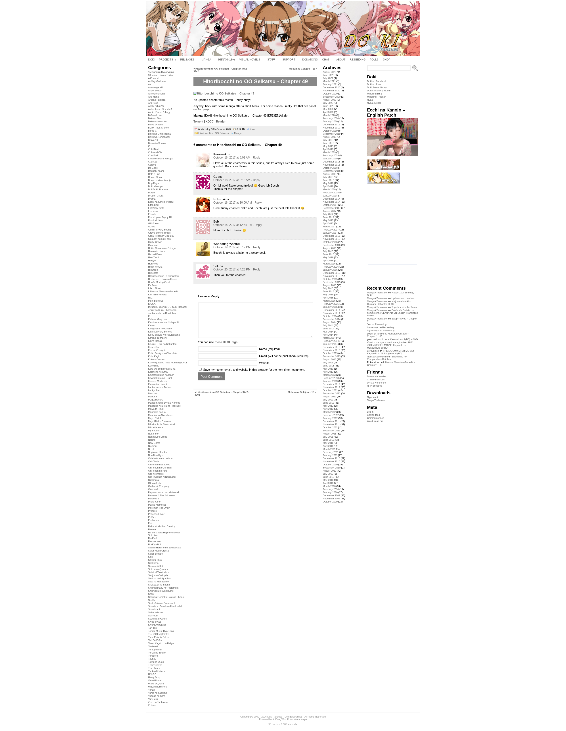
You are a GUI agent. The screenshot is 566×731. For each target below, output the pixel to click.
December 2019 (331, 124)
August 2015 (329, 285)
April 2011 (328, 446)
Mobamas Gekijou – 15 (302, 68)
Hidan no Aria (155, 266)
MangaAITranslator (377, 292)
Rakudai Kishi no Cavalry (161, 526)
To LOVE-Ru (155, 640)
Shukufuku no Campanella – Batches (387, 358)
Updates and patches (403, 298)
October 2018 (330, 167)
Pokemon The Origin (159, 507)
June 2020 (328, 106)
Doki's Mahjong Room (378, 90)
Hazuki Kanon (155, 254)
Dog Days (153, 183)
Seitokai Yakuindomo (159, 572)
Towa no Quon (156, 662)
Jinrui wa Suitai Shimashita (162, 310)
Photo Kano (154, 501)
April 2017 (328, 223)
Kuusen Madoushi (157, 381)
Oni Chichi (153, 461)
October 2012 (330, 390)
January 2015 (330, 307)
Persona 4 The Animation (161, 495)
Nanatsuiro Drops (157, 436)
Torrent (198, 121)
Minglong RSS (374, 93)
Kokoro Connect (157, 359)
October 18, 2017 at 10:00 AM (232, 202)
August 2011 (329, 433)
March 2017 (329, 226)
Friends (152, 214)
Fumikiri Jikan (155, 220)
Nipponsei (372, 397)
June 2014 (328, 328)
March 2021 (329, 81)
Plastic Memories (157, 504)
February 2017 (331, 229)
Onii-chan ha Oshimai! (160, 467)
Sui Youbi (153, 615)
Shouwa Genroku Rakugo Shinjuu (166, 597)
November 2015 (331, 276)
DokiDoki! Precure (158, 189)
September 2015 (331, 282)
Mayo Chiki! (154, 418)
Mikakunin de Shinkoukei (161, 424)
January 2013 (330, 381)
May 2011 (328, 443)
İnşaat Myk (373, 330)
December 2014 (331, 310)
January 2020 (330, 121)
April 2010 (328, 483)
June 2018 (328, 180)
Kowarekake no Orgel (160, 378)
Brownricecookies (376, 376)
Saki (150, 556)
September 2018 (331, 171)
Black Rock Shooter (159, 127)
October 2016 (330, 242)
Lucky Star (154, 390)
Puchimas (153, 520)
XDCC (210, 121)
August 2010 (329, 470)
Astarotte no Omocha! (160, 109)
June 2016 (328, 254)
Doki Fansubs (274, 716)
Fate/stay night (156, 208)
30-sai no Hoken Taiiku (160, 75)
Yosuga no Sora (156, 696)
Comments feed (375, 418)
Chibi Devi (153, 149)
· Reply (255, 157)
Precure (152, 511)
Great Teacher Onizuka (161, 235)
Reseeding (380, 324)
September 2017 (331, 208)
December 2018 (331, 161)
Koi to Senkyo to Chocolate (162, 353)
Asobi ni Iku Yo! (156, 106)
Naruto (151, 439)
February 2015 (331, 303)
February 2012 (331, 415)
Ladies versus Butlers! (160, 387)
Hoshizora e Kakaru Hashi (162, 279)
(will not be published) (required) (283, 356)
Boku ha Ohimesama (159, 133)
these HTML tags (226, 342)
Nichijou (152, 446)
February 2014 (331, 341)
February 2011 (330, 452)
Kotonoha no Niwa (158, 371)
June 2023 (328, 75)
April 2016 (328, 260)
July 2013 (328, 362)
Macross (153, 393)
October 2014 (330, 316)
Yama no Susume (157, 692)
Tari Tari (152, 628)
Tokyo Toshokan (376, 400)
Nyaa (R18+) (374, 103)
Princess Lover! (156, 514)
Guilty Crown (155, 242)
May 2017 (328, 220)
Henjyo (152, 260)
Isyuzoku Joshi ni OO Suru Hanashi (167, 307)
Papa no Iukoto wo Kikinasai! (163, 492)
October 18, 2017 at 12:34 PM (232, 225)
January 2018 (330, 195)
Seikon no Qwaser (158, 569)
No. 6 (151, 449)
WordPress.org (375, 421)
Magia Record (155, 399)
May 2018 (328, 183)
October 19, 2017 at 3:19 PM (231, 247)
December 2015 (331, 273)
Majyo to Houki (156, 409)
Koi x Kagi (153, 356)
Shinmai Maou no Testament (163, 587)
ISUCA (151, 303)
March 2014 (329, 337)
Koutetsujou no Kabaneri (161, 375)
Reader (221, 121)
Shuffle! (152, 600)
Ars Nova (153, 103)
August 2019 (329, 137)
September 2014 (331, 319)
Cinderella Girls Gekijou (160, 158)
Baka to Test (155, 118)
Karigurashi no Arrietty (160, 328)
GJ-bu (151, 226)
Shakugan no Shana (159, 584)
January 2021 (330, 84)
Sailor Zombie (155, 553)
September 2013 (331, 356)
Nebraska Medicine (377, 356)
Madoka (152, 396)
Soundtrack (154, 609)
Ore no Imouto (156, 473)
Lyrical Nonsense (376, 382)
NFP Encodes (374, 385)
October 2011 (330, 427)
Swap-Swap (154, 621)
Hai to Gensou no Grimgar (162, 248)
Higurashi (153, 269)
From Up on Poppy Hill (160, 217)
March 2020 (329, 115)
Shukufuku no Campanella (162, 603)
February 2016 (331, 266)
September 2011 (331, 430)
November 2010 (331, 461)
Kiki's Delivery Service (160, 331)
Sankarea (153, 563)
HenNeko (153, 263)
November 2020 (331, 90)
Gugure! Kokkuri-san (159, 239)
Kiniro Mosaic (155, 341)
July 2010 (328, 473)
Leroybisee (373, 350)
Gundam (152, 245)
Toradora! (153, 655)
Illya (150, 297)
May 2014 (328, 331)
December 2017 (331, 198)
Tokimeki (153, 646)
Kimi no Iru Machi (157, 337)
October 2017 (330, 205)
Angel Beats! (155, 90)
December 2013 (331, 347)
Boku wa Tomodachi (159, 137)
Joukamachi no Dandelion (162, 313)
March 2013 (329, 375)
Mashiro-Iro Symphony (160, 415)
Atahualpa (301, 719)
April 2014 (328, 334)
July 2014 (328, 325)
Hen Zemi (153, 257)
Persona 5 (153, 498)
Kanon (151, 325)
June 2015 (328, 291)
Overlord (153, 489)
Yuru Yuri (153, 699)
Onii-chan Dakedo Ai (159, 464)
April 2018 (328, 186)
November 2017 (331, 201)
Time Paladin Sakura (159, 637)
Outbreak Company (158, 486)
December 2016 (331, 235)
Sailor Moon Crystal (158, 550)
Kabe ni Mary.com (157, 319)
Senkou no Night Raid (159, 578)
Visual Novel (154, 680)
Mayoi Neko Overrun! (159, 421)
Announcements (157, 93)
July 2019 (328, 140)
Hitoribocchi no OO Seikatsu (163, 276)
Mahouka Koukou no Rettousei (164, 405)
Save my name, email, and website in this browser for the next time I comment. (254, 369)
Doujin (151, 192)
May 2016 (328, 257)
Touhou (152, 658)
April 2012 (328, 409)
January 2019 (330, 158)
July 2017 (328, 214)
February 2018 (331, 192)
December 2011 (331, 421)
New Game (154, 443)
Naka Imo (153, 433)
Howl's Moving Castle (159, 282)
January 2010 (330, 492)
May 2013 (328, 368)
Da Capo (153, 167)
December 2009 (331, 495)
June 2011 (328, 439)
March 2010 (329, 486)
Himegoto (153, 273)
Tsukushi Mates (156, 671)
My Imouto (153, 430)
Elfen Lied (153, 205)
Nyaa (370, 99)
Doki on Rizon (374, 84)
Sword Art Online (157, 624)
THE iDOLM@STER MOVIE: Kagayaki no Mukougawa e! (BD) (390, 345)
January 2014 (330, 344)
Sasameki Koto (156, 566)
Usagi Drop (154, 677)
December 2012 (331, 384)
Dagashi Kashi (156, 171)
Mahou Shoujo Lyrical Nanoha (164, 402)
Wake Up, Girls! (156, 683)
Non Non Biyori (156, 455)
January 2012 (330, 418)
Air (149, 84)
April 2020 (328, 112)
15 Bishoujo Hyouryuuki (161, 72)
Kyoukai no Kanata (158, 384)
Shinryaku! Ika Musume (161, 590)
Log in (370, 411)
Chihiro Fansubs (376, 379)
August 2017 (329, 211)
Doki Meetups (155, 186)
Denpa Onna (155, 177)
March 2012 (329, 412)
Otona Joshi (154, 483)
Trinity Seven (155, 665)
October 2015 (330, 279)
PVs (150, 523)
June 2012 (328, 402)
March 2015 (329, 300)
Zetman (152, 705)
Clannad (152, 161)
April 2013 (328, 371)
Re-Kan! (152, 538)
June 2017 (328, 217)
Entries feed (373, 415)
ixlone (253, 129)
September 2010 (331, 467)
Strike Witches (156, 612)
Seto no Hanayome (158, 581)
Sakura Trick (155, 560)
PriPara (152, 517)
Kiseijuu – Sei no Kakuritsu (162, 344)
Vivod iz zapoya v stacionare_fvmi (385, 342)
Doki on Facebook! (377, 81)
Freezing (153, 211)
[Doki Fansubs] (283, 28)
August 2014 (329, 322)
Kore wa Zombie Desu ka (161, 368)
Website (264, 363)
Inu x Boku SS (155, 300)
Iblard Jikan (154, 288)
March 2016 (329, 263)
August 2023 (329, 72)
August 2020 (329, 99)
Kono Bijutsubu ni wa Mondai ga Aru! (167, 362)
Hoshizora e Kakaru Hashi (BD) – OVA (397, 339)
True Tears (154, 668)
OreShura (153, 480)
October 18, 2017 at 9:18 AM (231, 180)
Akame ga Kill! (155, 87)
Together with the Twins (404, 307)
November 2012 (331, 387)
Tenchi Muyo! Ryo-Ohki (161, 631)
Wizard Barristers (157, 686)
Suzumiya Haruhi (157, 618)
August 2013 (329, 359)
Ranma (152, 529)
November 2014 (331, 313)
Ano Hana (153, 96)
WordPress (287, 719)
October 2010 (330, 464)
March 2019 (329, 152)
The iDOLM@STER (158, 634)
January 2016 (330, 269)
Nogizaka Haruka (157, 452)
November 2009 (331, 498)
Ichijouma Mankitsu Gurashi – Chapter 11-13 (389, 302)
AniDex (276, 719)
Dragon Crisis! (156, 195)
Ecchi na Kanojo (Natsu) (161, 201)
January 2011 (330, 455)
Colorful (152, 164)
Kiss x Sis (153, 347)
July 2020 (328, 103)
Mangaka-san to (157, 412)
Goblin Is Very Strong (159, 229)
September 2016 (331, 245)
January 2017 (330, 232)
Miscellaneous (155, 427)
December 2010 (331, 458)
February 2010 (331, 489)
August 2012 (329, 396)
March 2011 (329, 449)
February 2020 (331, 118)
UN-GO (152, 674)
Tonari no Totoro (157, 652)
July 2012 (328, 399)
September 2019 (331, 133)
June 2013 (328, 365)
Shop (151, 594)
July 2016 (328, 251)
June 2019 (328, 143)
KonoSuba (153, 365)
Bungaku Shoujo (157, 143)
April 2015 (328, 297)
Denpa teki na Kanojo (159, 180)
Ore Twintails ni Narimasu (162, 477)
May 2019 (328, 146)
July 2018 (328, 177)
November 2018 (331, 164)
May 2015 (328, 294)
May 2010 (328, 480)
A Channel (153, 78)
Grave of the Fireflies (159, 232)
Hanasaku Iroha (156, 251)
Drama (151, 198)
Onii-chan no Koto (157, 470)
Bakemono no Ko (157, 121)
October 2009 (330, 501)
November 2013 (331, 350)
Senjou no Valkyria (158, 575)
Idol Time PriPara (157, 294)
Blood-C (152, 130)
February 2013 (331, 378)
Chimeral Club (155, 152)
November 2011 (331, 424)
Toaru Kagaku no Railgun (161, 643)
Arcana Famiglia (156, 99)
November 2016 (331, 239)
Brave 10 (153, 140)
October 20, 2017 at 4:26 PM (231, 269)
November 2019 (331, 127)
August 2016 (329, 248)
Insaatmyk (372, 327)
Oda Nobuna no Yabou (160, 458)
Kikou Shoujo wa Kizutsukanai (164, 334)
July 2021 (328, 78)
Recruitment (154, 541)
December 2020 (331, 87)
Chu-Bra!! (153, 155)
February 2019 (331, 155)
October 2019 (330, 130)
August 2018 (329, 174)
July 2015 (328, 288)
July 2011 (328, 436)
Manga (237, 133)
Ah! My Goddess (157, 81)
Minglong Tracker (376, 96)
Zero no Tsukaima (158, 702)
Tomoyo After (155, 649)
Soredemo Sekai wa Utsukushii (165, 606)
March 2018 (329, 189)
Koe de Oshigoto (157, 350)
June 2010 (328, 477)
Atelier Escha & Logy (159, 112)
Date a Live (154, 174)
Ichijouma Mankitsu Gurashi (163, 291)
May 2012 (328, 405)
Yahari (151, 689)
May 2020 (328, 109)
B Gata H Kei (155, 115)
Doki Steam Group (377, 87)
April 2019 (328, 149)
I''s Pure (152, 285)
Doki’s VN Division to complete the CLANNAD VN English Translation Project (392, 313)
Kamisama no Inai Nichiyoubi (163, 322)
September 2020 (331, 96)
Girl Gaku (153, 223)
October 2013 (330, 353)
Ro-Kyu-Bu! (154, 544)
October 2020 (330, 93)
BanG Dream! (155, 124)
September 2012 (331, 393)
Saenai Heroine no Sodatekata (164, 547)
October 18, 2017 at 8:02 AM (231, 157)
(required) (269, 349)
